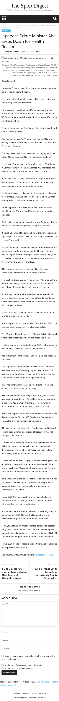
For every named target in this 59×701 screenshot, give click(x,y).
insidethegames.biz (43, 555)
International (13, 25)
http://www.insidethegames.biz (29, 590)
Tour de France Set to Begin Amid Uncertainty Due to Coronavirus (45, 573)
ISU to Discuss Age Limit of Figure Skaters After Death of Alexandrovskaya (14, 573)
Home (4, 25)
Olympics (24, 25)
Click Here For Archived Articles (35, 693)
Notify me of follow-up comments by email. (23, 665)
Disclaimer (16, 693)
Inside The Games (11, 51)
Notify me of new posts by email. (19, 668)
